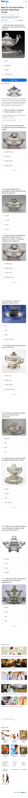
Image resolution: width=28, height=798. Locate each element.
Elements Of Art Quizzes (14, 756)
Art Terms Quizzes (5, 756)
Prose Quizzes (23, 769)
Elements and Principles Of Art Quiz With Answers (12, 656)
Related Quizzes (5, 644)
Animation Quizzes (14, 741)
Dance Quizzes (5, 784)
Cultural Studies (11, 14)
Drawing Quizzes (5, 741)
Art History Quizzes (23, 741)
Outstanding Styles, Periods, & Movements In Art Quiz (13, 694)
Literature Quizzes (5, 770)
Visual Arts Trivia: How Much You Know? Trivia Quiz (12, 706)
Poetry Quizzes (14, 769)
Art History (5, 14)
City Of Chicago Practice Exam (8, 719)
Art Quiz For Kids (5, 681)
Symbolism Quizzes (23, 756)
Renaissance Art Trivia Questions (9, 668)
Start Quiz (14, 80)
